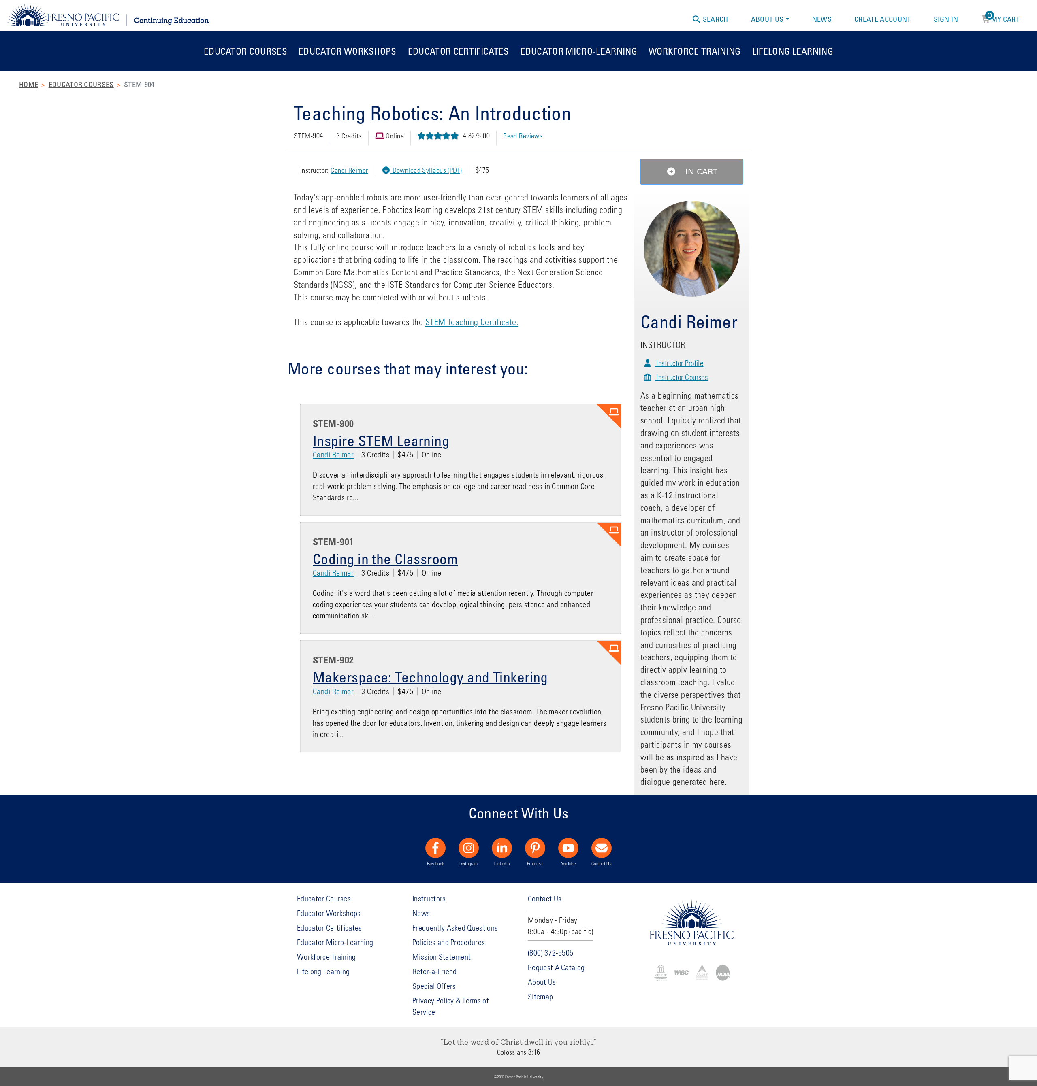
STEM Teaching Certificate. (471, 322)
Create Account (882, 19)
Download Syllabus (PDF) (426, 170)
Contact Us (601, 863)
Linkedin (502, 863)
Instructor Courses (681, 377)
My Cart (1004, 17)
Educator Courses (245, 51)
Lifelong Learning (792, 51)
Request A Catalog (556, 967)
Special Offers (434, 985)
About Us (767, 19)
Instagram (468, 863)
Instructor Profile (679, 363)
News (822, 19)
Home (28, 84)
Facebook (435, 863)
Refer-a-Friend (434, 971)
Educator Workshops (348, 51)
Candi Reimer (349, 170)
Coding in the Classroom (385, 558)
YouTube (568, 863)
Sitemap (540, 996)
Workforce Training (695, 51)
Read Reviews (522, 136)
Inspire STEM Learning (381, 440)
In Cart (700, 171)
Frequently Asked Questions (455, 927)
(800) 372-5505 (550, 952)
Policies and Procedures (448, 942)
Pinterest (535, 863)
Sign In (946, 19)
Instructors (429, 898)
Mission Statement (441, 956)
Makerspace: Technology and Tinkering (430, 677)
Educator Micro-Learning (579, 51)
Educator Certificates (458, 51)
